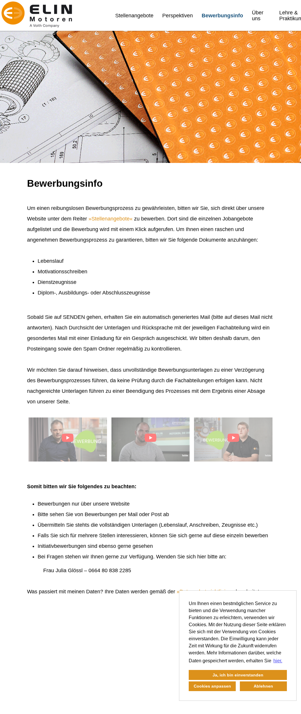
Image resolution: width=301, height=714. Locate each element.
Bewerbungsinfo (222, 15)
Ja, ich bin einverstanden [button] (238, 675)
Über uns (257, 15)
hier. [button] (277, 660)
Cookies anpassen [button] (212, 686)
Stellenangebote (134, 15)
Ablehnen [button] (263, 686)
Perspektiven (177, 15)
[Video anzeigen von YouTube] (68, 439)
